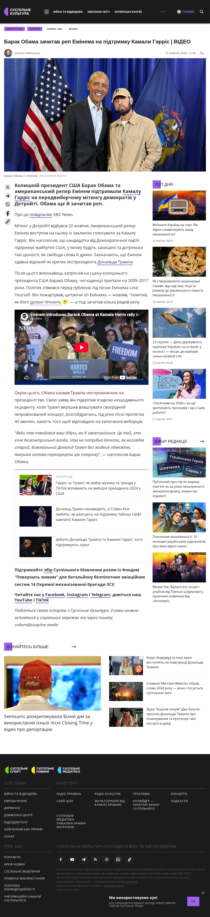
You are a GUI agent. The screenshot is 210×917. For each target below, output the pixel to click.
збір (48, 570)
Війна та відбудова (68, 12)
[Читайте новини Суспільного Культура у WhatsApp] (118, 859)
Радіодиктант (16, 822)
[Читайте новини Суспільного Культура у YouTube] (72, 859)
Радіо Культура (108, 794)
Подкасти (179, 801)
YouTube (23, 600)
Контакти (12, 857)
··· (163, 11)
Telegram (100, 594)
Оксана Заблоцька (27, 53)
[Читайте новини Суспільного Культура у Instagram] (107, 859)
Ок (193, 901)
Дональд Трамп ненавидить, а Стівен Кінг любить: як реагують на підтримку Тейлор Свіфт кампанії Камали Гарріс (99, 514)
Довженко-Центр (18, 815)
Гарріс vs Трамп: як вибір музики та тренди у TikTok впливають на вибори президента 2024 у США (98, 488)
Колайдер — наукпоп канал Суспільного (146, 804)
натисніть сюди (114, 885)
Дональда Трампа (115, 262)
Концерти (179, 794)
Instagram (77, 594)
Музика (73, 28)
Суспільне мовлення (22, 871)
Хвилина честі (99, 12)
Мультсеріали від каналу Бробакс (110, 803)
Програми (141, 794)
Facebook (55, 594)
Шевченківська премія (23, 829)
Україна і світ (54, 28)
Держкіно (12, 808)
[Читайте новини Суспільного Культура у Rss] (95, 859)
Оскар (9, 836)
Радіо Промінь (69, 794)
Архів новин (14, 864)
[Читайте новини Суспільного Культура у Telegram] (84, 859)
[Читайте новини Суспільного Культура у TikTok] (130, 859)
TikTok (42, 600)
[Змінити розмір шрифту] (202, 53)
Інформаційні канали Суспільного (22, 898)
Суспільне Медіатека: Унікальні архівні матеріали (71, 821)
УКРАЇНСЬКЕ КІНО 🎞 (128, 12)
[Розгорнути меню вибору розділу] (46, 11)
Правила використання (24, 878)
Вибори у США (14, 28)
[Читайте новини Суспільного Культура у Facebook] (61, 859)
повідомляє (41, 214)
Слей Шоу (65, 801)
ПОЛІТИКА (34, 28)
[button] (7, 187)
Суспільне (130, 881)
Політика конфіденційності (19, 887)
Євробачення (15, 801)
